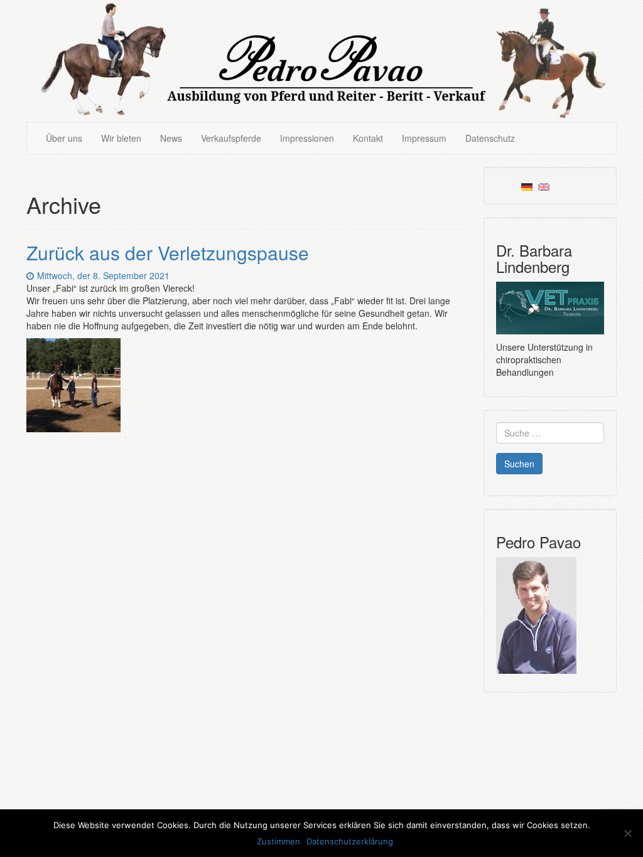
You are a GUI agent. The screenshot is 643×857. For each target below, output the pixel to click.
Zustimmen (278, 841)
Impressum (424, 138)
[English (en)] (543, 185)
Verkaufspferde (231, 138)
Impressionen (307, 138)
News (171, 138)
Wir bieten (121, 138)
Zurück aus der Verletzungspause (167, 252)
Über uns (64, 138)
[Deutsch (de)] (526, 185)
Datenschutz (490, 138)
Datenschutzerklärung (349, 841)
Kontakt (368, 138)
